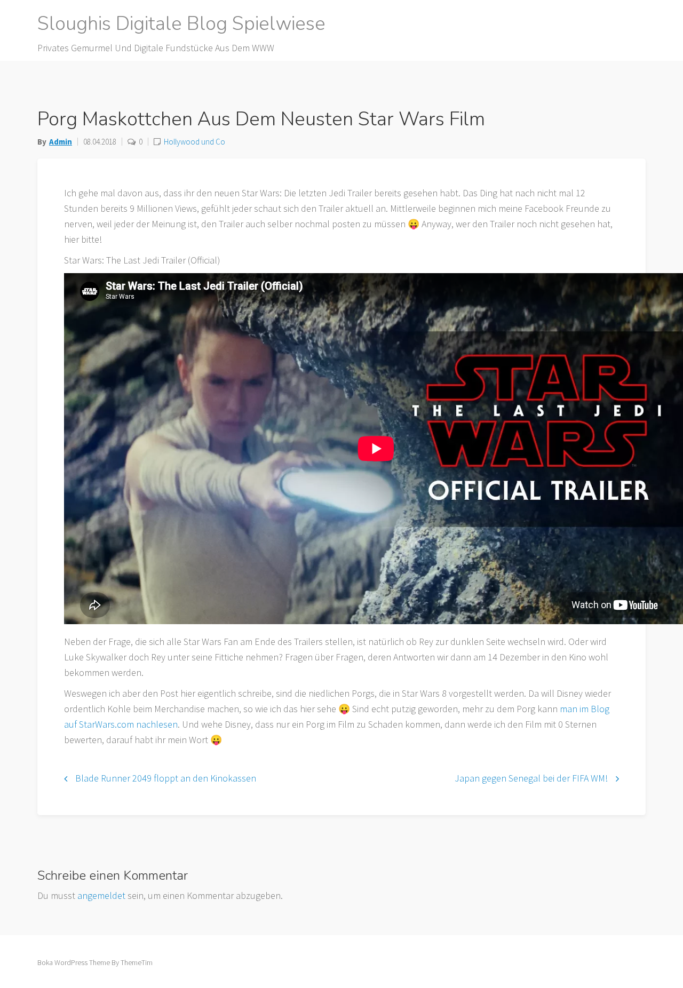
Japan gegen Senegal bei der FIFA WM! (531, 778)
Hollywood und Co (194, 142)
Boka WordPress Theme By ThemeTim (95, 962)
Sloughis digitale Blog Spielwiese (181, 24)
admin (60, 142)
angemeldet (101, 895)
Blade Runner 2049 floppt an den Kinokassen (165, 778)
